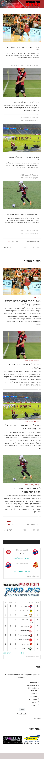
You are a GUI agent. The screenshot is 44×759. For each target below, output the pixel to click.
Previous (31, 242)
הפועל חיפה (25, 120)
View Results (22, 714)
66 (17, 242)
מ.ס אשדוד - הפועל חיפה (22, 571)
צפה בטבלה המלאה (32, 657)
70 (34, 247)
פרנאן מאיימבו (32, 685)
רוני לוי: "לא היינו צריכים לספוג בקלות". (26, 102)
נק (5, 602)
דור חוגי (34, 702)
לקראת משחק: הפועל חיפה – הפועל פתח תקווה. (22, 215)
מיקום (37, 602)
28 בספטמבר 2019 (22, 563)
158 (24, 247)
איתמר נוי (33, 697)
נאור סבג (34, 694)
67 (13, 242)
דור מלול (34, 691)
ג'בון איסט (33, 705)
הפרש (10, 602)
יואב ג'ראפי (33, 682)
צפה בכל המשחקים (33, 576)
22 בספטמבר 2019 (22, 550)
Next (9, 247)
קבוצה (31, 602)
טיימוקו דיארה (32, 699)
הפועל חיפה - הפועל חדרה (22, 558)
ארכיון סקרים (36, 718)
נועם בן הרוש (32, 688)
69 (38, 247)
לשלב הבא (7, 653)
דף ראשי (13, 65)
